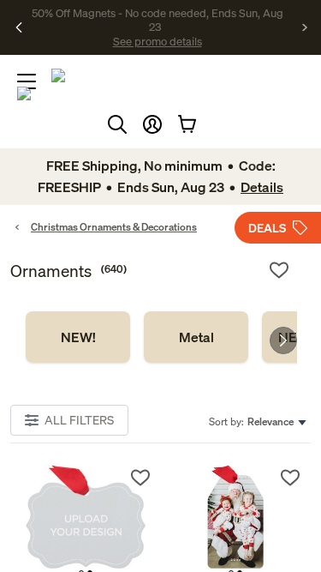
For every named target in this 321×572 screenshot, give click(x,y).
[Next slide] (283, 340)
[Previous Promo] (19, 27)
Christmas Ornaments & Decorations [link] (114, 226)
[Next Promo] (305, 27)
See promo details (157, 41)
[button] (152, 124)
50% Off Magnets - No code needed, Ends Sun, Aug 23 (157, 19)
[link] (78, 337)
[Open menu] (26, 81)
